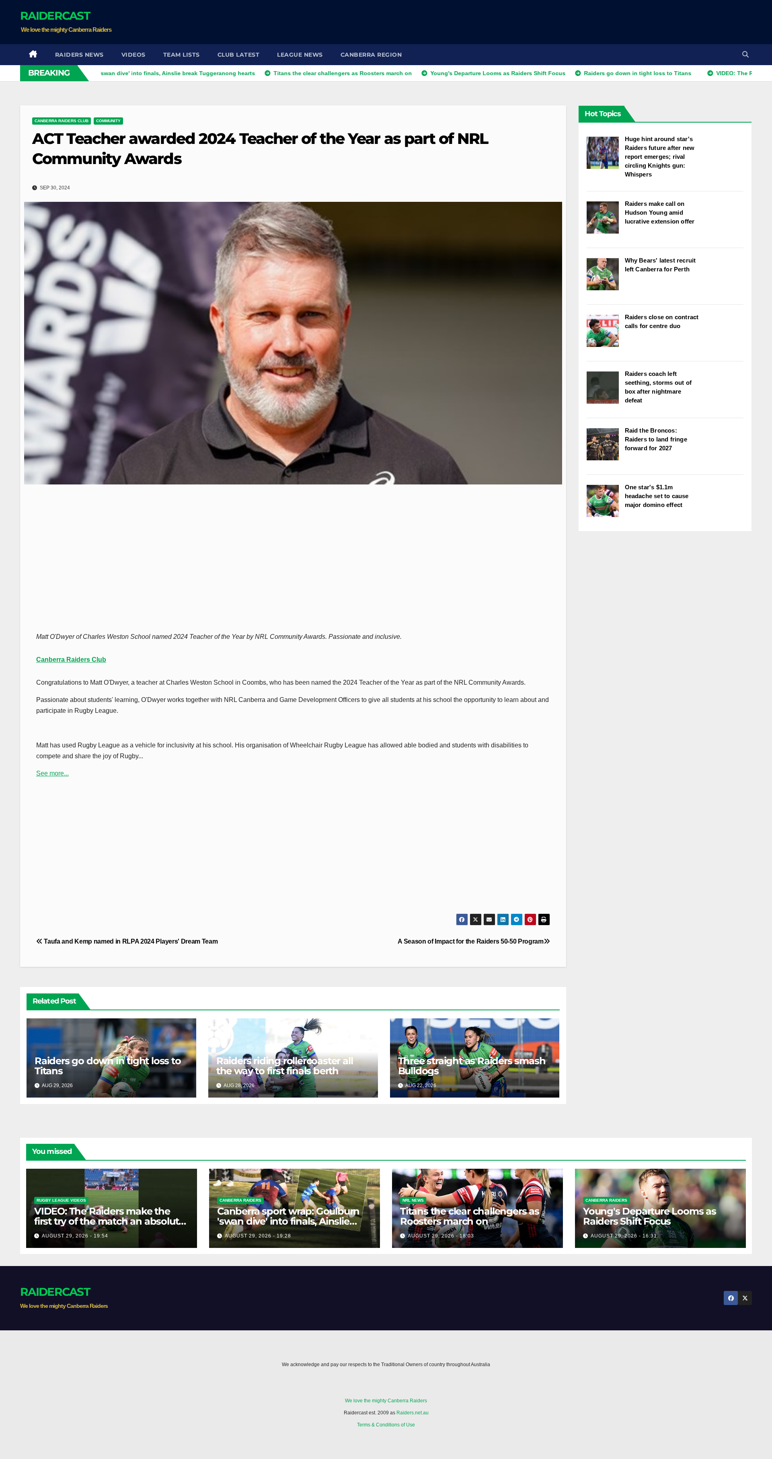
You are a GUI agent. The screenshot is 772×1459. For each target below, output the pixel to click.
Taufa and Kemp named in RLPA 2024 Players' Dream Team (130, 941)
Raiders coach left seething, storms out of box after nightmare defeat (658, 387)
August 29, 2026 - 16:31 (624, 1236)
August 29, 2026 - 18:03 (441, 1236)
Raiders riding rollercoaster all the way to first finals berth (284, 1066)
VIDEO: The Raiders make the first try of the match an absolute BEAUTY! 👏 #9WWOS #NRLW (109, 1221)
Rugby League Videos (61, 1200)
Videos (133, 54)
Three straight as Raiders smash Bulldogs (472, 1066)
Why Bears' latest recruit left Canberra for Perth (660, 265)
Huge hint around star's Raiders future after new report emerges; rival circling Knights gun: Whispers (660, 156)
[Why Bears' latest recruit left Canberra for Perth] (606, 278)
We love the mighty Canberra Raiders (386, 1401)
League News (300, 54)
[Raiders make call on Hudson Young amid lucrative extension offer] (606, 221)
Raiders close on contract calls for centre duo (662, 321)
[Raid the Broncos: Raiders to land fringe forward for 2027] (606, 448)
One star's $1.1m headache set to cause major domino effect (657, 496)
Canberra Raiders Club (61, 121)
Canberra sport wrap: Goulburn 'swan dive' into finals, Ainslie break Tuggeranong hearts (288, 1221)
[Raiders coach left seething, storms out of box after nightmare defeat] (606, 391)
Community (108, 121)
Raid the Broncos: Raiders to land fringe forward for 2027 (656, 439)
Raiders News (79, 54)
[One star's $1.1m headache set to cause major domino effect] (606, 505)
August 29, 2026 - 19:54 (75, 1236)
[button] (745, 54)
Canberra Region (371, 54)
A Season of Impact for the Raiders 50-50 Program (471, 941)
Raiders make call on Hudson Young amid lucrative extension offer (660, 212)
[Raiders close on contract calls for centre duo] (606, 335)
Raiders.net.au (412, 1413)
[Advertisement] (605, 22)
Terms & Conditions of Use (386, 1425)
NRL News (413, 1200)
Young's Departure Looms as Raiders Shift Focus (649, 1216)
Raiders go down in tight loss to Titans (108, 1066)
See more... (52, 773)
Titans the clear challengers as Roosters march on (469, 1216)
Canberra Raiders (240, 1200)
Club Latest (239, 54)
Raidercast (55, 16)
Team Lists (181, 54)
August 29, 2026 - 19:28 (258, 1236)
